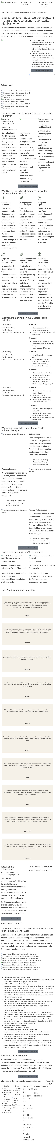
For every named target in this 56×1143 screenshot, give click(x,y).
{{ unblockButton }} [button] (7, 330)
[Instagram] (48, 1088)
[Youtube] (50, 1088)
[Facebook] (46, 1088)
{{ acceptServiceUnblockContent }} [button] (12, 332)
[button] (28, 971)
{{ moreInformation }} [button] (8, 328)
